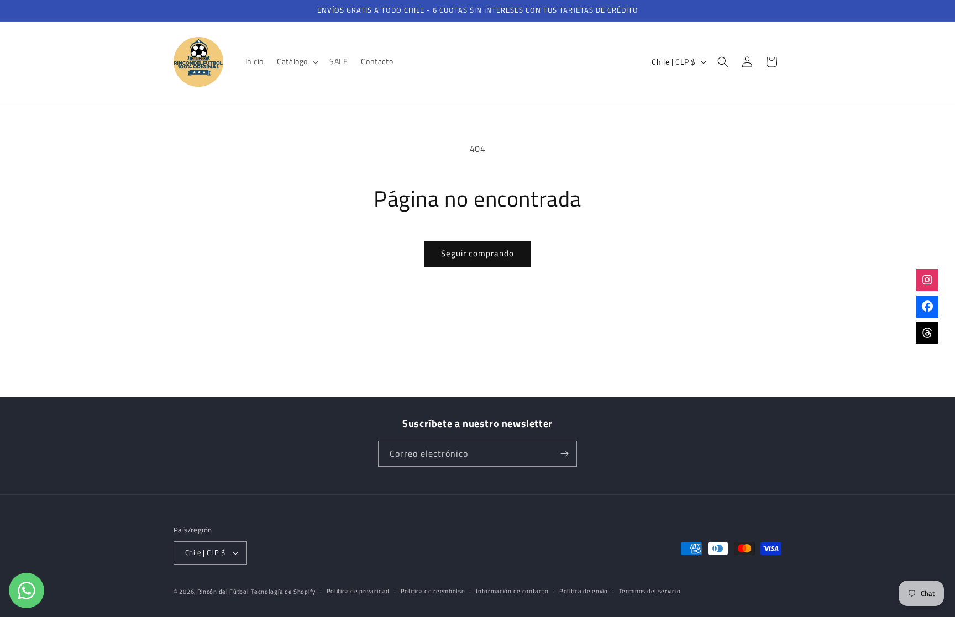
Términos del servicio (650, 591)
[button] (296, 61)
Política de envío (583, 591)
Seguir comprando (477, 253)
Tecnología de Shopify (283, 591)
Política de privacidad (358, 591)
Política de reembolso (433, 591)
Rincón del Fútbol (223, 591)
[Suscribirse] (564, 454)
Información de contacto (512, 591)
